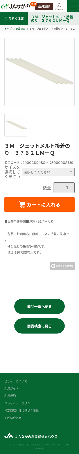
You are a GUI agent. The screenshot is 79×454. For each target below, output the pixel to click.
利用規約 (10, 395)
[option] (39, 72)
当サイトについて (15, 381)
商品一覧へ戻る (39, 306)
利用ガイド (11, 388)
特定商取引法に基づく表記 (21, 410)
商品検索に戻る (39, 325)
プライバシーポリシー (18, 403)
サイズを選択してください (12, 172)
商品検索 (20, 28)
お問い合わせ (13, 418)
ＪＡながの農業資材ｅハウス (36, 436)
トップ (8, 28)
